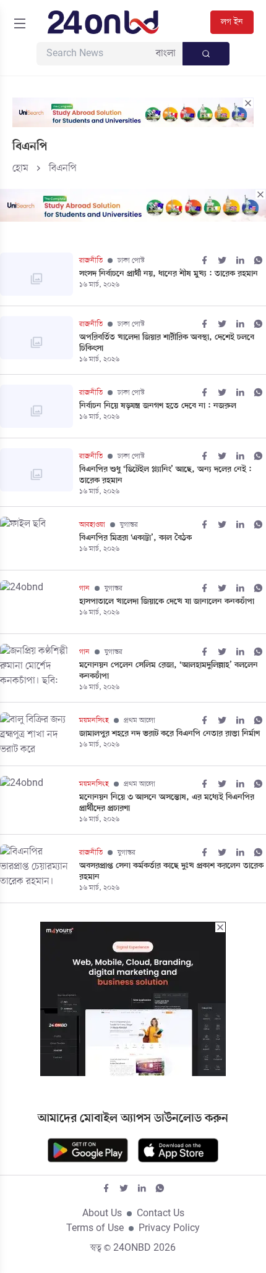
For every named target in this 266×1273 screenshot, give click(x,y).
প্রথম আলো (139, 720)
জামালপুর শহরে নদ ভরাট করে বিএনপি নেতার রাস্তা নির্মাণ (169, 734)
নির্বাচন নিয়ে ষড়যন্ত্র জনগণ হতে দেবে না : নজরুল (157, 406)
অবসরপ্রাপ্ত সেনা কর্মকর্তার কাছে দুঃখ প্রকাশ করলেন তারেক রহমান (171, 871)
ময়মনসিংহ (94, 720)
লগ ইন (232, 22)
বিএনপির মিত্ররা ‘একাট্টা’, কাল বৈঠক (135, 538)
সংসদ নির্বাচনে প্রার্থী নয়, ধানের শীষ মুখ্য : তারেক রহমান (168, 274)
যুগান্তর (129, 525)
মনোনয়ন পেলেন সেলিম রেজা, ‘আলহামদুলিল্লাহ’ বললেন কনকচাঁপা (168, 671)
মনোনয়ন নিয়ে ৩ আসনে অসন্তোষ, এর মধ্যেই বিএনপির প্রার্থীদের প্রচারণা (166, 803)
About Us (102, 1214)
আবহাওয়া (92, 525)
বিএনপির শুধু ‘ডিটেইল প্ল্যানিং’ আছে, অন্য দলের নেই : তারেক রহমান (165, 475)
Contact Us (160, 1214)
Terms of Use (95, 1228)
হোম (20, 168)
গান (84, 588)
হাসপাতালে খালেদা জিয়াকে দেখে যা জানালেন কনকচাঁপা (166, 602)
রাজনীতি (91, 260)
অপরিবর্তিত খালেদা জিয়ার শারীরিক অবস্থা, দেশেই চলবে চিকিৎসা (166, 343)
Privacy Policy (169, 1228)
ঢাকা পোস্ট (131, 260)
